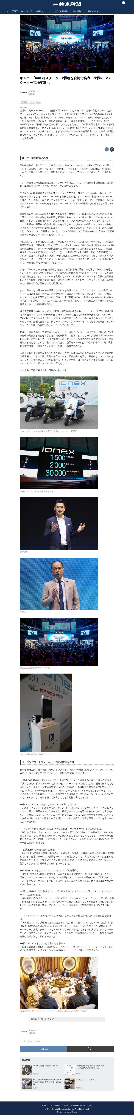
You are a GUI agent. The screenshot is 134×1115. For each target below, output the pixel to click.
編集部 (32, 94)
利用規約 (65, 1105)
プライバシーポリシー (50, 1105)
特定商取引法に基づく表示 (82, 1105)
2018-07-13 (33, 91)
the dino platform (70, 1112)
